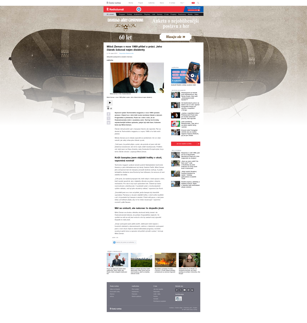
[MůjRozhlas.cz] (110, 60)
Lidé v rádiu (157, 294)
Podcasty (134, 294)
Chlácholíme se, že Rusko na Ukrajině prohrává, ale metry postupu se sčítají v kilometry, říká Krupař (189, 271)
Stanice (162, 3)
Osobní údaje (178, 307)
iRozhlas (131, 3)
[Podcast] (108, 108)
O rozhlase (172, 3)
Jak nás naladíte (158, 289)
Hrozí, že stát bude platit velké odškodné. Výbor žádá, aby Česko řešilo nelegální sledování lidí (117, 271)
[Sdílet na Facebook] (108, 114)
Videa (196, 14)
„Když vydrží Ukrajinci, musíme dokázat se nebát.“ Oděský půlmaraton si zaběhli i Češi (189, 175)
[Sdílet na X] (108, 118)
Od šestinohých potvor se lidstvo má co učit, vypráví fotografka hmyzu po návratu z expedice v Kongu (190, 106)
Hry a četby (175, 71)
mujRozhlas (151, 3)
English (195, 307)
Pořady (129, 14)
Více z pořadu (176, 150)
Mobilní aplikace (136, 296)
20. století (110, 14)
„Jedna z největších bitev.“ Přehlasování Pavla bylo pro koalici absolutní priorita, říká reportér (190, 115)
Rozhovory (182, 14)
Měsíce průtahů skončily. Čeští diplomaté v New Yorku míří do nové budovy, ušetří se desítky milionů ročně (140, 271)
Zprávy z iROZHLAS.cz (114, 251)
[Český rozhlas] (114, 3)
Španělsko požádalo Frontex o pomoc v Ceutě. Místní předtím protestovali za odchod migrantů (165, 270)
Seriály (190, 14)
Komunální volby (115, 291)
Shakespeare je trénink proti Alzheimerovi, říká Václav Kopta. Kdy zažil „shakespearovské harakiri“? (189, 96)
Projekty (173, 14)
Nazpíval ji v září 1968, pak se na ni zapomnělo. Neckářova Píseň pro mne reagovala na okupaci (190, 155)
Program (140, 3)
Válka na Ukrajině (115, 289)
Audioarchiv (138, 14)
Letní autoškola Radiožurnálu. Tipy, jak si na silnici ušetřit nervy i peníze (189, 124)
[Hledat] (198, 3)
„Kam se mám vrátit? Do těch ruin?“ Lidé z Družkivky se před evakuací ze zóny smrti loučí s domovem (189, 164)
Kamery (159, 14)
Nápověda (157, 291)
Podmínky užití (188, 307)
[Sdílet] (111, 108)
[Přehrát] (110, 103)
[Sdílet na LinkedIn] (108, 122)
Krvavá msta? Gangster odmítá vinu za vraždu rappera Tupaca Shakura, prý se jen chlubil (190, 132)
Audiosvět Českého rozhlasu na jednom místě (183, 85)
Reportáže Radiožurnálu (126, 53)
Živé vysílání (175, 77)
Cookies (171, 307)
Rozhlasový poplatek (160, 301)
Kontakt (156, 299)
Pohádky (175, 74)
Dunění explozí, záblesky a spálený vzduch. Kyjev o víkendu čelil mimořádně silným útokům (190, 184)
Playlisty (147, 14)
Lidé (153, 14)
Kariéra (156, 296)
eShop (112, 296)
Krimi (182, 71)
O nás (166, 14)
